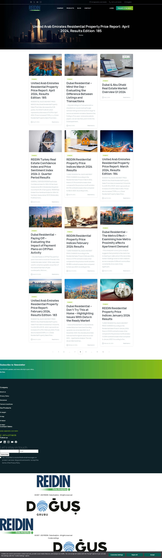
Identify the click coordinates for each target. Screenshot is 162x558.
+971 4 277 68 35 (116, 2)
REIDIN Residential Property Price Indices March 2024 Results (79, 164)
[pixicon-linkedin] (5, 442)
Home (81, 35)
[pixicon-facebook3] (16, 442)
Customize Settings (117, 555)
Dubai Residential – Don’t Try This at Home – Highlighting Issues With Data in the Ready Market (79, 313)
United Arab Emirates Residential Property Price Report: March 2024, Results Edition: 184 (116, 166)
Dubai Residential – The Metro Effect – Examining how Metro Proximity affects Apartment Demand (116, 239)
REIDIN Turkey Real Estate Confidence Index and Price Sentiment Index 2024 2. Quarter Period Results (43, 168)
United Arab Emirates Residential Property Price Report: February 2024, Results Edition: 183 (45, 308)
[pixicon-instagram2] (8, 442)
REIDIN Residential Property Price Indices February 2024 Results (78, 241)
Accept (152, 555)
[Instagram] (40, 2)
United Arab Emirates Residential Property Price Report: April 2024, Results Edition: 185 (45, 90)
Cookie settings (53, 538)
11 (97, 352)
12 (103, 352)
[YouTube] (37, 2)
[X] (34, 2)
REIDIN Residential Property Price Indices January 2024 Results (116, 313)
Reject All (134, 555)
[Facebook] (31, 2)
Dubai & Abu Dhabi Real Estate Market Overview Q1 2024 (114, 88)
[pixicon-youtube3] (12, 442)
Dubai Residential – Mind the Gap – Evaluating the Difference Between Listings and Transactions (79, 92)
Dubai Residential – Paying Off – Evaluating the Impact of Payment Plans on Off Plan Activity (43, 244)
